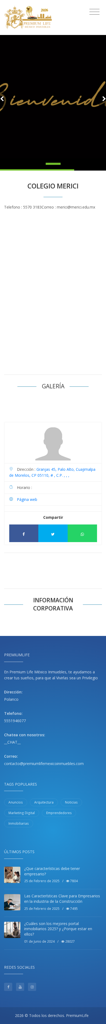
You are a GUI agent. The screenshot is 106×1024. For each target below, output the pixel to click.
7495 (73, 908)
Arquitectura (44, 802)
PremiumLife (77, 1015)
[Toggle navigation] (94, 11)
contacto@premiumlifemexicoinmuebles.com (44, 763)
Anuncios (15, 802)
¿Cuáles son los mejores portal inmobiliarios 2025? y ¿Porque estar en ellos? (58, 929)
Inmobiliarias (18, 823)
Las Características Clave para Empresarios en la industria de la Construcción (62, 898)
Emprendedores (59, 813)
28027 (69, 941)
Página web (27, 499)
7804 (73, 881)
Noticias (71, 802)
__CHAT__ (12, 742)
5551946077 (15, 720)
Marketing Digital (21, 813)
